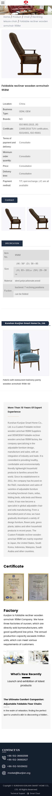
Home (6, 17)
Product (17, 17)
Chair (27, 17)
